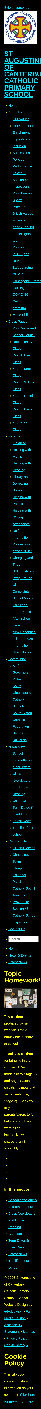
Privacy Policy (16, 1338)
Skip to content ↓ (16, 7)
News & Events (19, 955)
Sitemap (29, 1331)
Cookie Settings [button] (16, 1345)
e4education (13, 1311)
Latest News (17, 962)
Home (12, 949)
